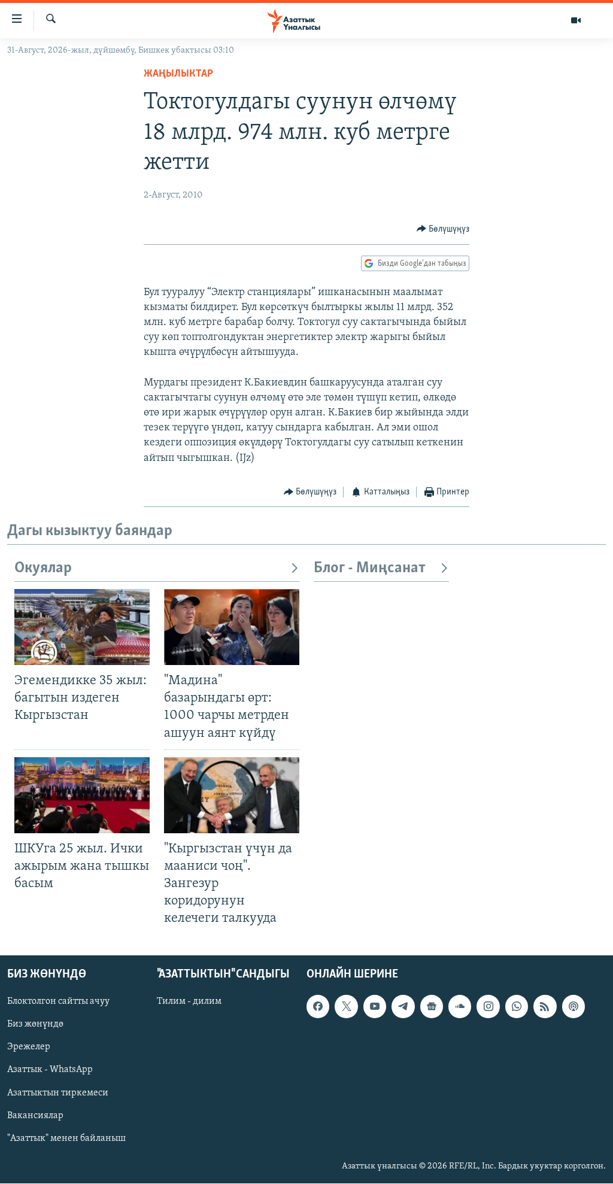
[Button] (443, 229)
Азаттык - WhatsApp (50, 1070)
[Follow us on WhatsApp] (516, 1006)
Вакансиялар (35, 1116)
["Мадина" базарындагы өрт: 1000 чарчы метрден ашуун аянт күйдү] (231, 627)
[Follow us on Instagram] (488, 1006)
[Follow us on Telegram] (403, 1006)
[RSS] (544, 1006)
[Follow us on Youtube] (374, 1006)
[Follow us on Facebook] (317, 1006)
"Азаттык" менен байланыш (66, 1138)
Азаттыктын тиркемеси (57, 1093)
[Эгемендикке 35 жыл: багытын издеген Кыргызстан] (82, 627)
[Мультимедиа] (576, 20)
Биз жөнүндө (35, 1025)
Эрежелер (28, 1047)
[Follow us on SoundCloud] (459, 1006)
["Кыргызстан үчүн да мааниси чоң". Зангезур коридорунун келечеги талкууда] (231, 795)
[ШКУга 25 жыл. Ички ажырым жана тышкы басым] (82, 795)
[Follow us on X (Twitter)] (346, 1006)
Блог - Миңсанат (370, 568)
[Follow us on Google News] (431, 1006)
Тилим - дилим (189, 1002)
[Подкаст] (573, 1006)
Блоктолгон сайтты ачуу (58, 1002)
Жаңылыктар (178, 74)
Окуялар (43, 568)
